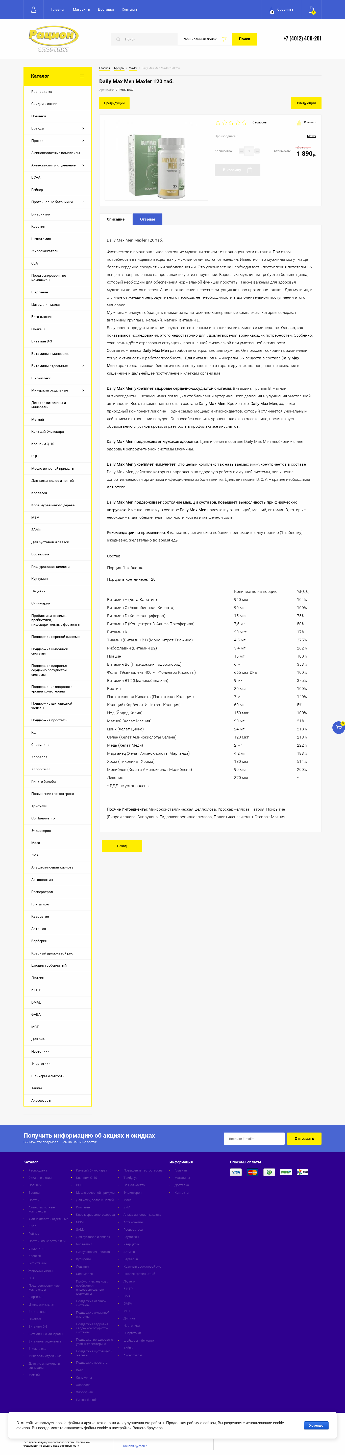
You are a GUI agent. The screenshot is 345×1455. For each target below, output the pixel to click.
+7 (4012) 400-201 (303, 38)
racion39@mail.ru (135, 1446)
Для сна (38, 1039)
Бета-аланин (41, 317)
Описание (116, 219)
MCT (35, 1027)
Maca (35, 843)
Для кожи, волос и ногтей (52, 481)
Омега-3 (38, 329)
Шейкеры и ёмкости (47, 1076)
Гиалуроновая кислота (50, 566)
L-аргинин (39, 292)
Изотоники (40, 1051)
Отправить (304, 1138)
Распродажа (41, 92)
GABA (36, 1014)
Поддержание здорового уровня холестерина (51, 689)
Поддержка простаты (49, 720)
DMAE (36, 1002)
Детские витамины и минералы (48, 405)
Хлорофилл (40, 769)
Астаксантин (42, 880)
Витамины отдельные (49, 366)
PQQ (35, 456)
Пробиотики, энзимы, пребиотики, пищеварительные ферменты (55, 620)
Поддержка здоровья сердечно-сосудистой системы (49, 670)
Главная (58, 9)
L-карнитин (40, 214)
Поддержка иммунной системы (49, 651)
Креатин (38, 226)
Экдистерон (41, 831)
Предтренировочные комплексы (48, 277)
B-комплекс (41, 378)
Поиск (244, 39)
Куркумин (39, 579)
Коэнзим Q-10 (42, 444)
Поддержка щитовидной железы (51, 705)
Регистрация (33, 9)
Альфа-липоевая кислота (52, 867)
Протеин (38, 141)
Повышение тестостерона (52, 794)
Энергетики (41, 1063)
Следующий (306, 103)
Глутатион (40, 904)
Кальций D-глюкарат (48, 431)
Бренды (37, 128)
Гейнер (37, 190)
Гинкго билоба (43, 781)
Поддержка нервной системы (55, 637)
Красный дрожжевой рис (52, 953)
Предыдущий (114, 103)
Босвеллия (40, 554)
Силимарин (40, 603)
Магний (37, 419)
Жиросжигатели (44, 251)
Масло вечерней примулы (52, 468)
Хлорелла (39, 757)
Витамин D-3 (41, 341)
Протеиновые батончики (52, 202)
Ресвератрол (42, 892)
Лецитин (38, 591)
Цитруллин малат (46, 304)
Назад (122, 846)
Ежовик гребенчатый (49, 965)
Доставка (106, 9)
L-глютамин (41, 239)
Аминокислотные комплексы (55, 153)
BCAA (35, 177)
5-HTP (36, 990)
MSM (35, 517)
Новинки (38, 116)
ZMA (35, 855)
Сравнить (310, 122)
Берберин (39, 941)
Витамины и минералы (50, 354)
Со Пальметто (43, 818)
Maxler (133, 68)
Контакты (130, 9)
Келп (35, 732)
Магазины (81, 9)
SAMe (35, 530)
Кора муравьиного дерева (53, 505)
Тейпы (36, 1088)
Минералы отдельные (49, 390)
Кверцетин (40, 916)
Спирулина (40, 745)
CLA (34, 263)
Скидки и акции (44, 104)
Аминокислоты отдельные (53, 165)
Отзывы (147, 219)
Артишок (38, 929)
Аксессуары (41, 1100)
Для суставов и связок (50, 542)
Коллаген (39, 493)
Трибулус (39, 806)
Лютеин (37, 978)
